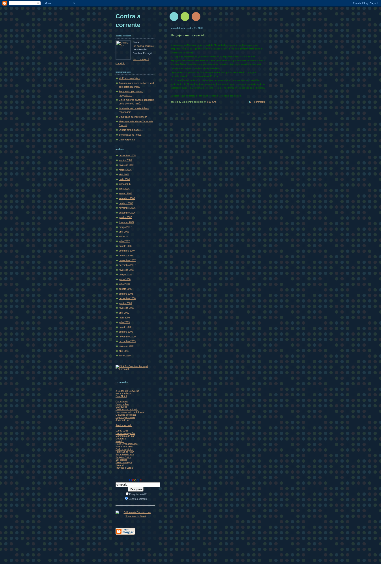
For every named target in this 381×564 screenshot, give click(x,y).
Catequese (121, 406)
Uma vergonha (127, 139)
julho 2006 (124, 188)
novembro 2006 (127, 207)
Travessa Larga (124, 467)
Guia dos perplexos (126, 414)
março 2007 (125, 227)
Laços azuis (122, 430)
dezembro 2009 (127, 341)
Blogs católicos (124, 393)
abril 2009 (124, 312)
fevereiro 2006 (126, 165)
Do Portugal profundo (127, 409)
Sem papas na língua (130, 134)
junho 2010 (125, 355)
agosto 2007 (125, 246)
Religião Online (123, 457)
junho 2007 (125, 236)
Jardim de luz (123, 420)
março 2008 (125, 274)
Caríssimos (122, 401)
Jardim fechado (124, 425)
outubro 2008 (126, 293)
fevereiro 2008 (126, 270)
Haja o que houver (125, 417)
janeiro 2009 (125, 303)
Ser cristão (121, 459)
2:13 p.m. (212, 101)
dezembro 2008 (127, 298)
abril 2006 (124, 174)
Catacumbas (122, 404)
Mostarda (121, 438)
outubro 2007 (126, 255)
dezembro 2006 (127, 212)
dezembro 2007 (127, 265)
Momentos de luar (125, 436)
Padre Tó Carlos (124, 446)
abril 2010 (124, 351)
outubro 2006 (126, 203)
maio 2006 (124, 179)
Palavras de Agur (125, 451)
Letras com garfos (125, 433)
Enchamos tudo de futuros (130, 412)
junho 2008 (125, 279)
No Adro (120, 441)
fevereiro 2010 (126, 346)
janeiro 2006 (125, 160)
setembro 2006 (127, 198)
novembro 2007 (127, 260)
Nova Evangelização (127, 444)
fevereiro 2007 (126, 222)
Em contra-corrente (143, 46)
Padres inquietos (124, 449)
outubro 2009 (126, 331)
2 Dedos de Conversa (127, 391)
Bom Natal (121, 396)
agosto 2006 (125, 193)
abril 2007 (124, 231)
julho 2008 (124, 284)
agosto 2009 (125, 327)
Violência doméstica (129, 78)
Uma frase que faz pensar (133, 116)
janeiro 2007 (125, 217)
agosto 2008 (125, 289)
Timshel (120, 465)
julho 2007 (124, 241)
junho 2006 (125, 184)
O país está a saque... (131, 130)
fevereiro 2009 (126, 308)
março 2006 (125, 169)
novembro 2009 (127, 336)
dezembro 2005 (127, 155)
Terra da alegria (124, 462)
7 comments (258, 101)
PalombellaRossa (125, 454)
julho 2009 (124, 322)
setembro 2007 (127, 250)
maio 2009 (124, 317)
